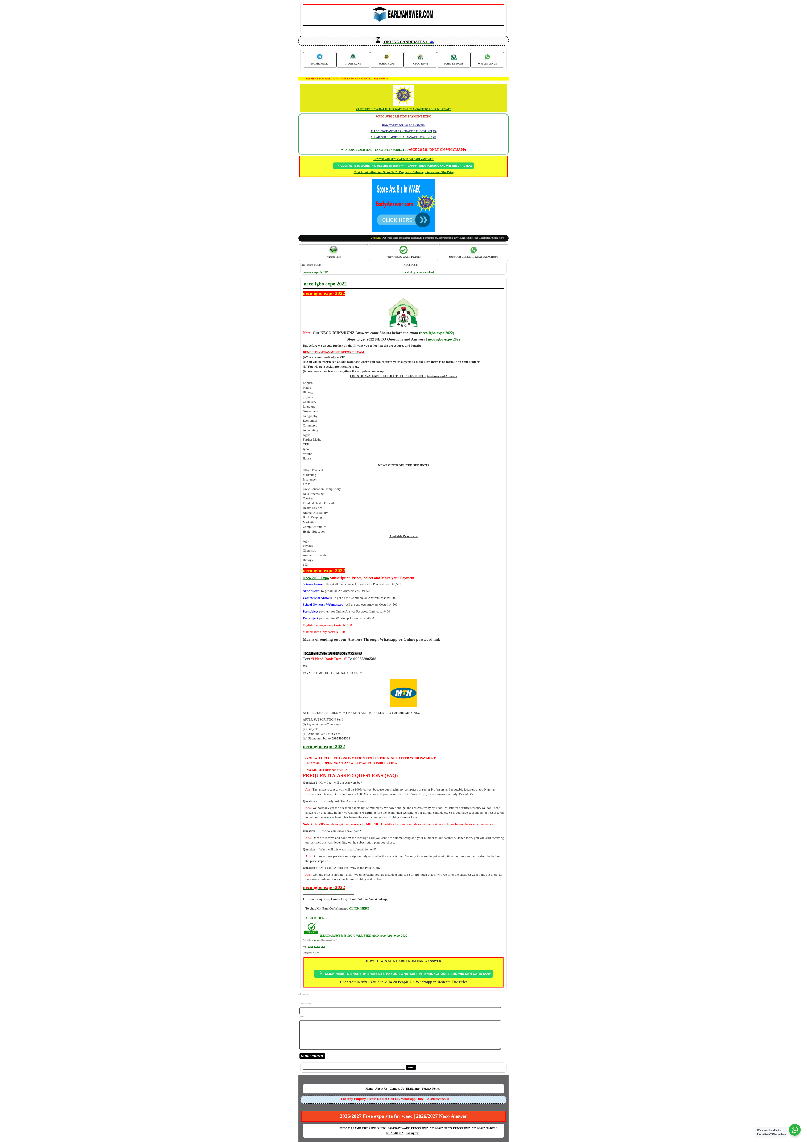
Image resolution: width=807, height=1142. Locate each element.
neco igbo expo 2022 (444, 339)
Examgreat (412, 1133)
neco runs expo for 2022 (315, 272)
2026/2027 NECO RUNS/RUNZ (450, 1128)
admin (315, 940)
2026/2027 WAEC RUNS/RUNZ (408, 1128)
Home (369, 1088)
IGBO (317, 946)
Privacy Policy (431, 1088)
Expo (310, 946)
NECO (316, 953)
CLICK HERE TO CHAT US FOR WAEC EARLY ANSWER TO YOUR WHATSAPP (403, 109)
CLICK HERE (316, 918)
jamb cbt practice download (419, 272)
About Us (381, 1088)
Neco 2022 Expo (316, 578)
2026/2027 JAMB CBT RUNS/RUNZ (362, 1128)
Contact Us (397, 1088)
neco (323, 946)
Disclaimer (412, 1088)
